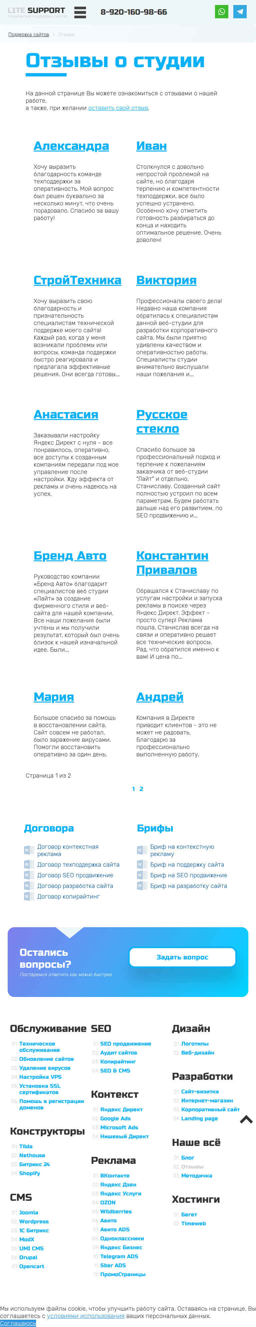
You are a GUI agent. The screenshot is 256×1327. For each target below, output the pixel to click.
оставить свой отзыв (118, 108)
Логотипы (195, 1044)
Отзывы (192, 1166)
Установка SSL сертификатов (40, 1089)
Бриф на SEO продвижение (188, 875)
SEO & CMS (115, 1070)
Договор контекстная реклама (68, 850)
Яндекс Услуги (120, 1193)
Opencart (31, 1266)
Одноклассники (122, 1238)
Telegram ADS (119, 1256)
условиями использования (86, 1316)
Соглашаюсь (18, 1323)
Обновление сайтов (46, 1059)
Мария (54, 697)
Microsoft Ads (119, 1127)
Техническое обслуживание (39, 1047)
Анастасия (66, 414)
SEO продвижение (125, 1044)
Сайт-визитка (200, 1091)
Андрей (160, 697)
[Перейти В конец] (153, 789)
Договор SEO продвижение (75, 875)
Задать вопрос (182, 957)
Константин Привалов (172, 563)
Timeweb (193, 1223)
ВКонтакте (115, 1175)
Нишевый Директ (124, 1136)
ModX (26, 1239)
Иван (151, 146)
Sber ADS (113, 1265)
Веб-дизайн (197, 1053)
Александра (71, 146)
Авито (108, 1220)
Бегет (189, 1214)
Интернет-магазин (207, 1100)
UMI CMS (31, 1248)
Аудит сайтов (118, 1053)
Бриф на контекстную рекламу (182, 850)
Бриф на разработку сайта (188, 886)
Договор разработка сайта (75, 886)
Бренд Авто (70, 556)
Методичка (196, 1175)
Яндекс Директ (121, 1109)
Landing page (199, 1118)
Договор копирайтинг (68, 896)
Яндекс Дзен (118, 1184)
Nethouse (32, 1155)
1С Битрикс (34, 1230)
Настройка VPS (40, 1077)
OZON (108, 1202)
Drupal (28, 1257)
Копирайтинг (118, 1061)
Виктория (166, 280)
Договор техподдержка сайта (78, 864)
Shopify (29, 1173)
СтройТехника (77, 280)
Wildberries (116, 1211)
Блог (187, 1158)
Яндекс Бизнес (121, 1247)
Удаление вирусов (45, 1068)
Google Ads (115, 1118)
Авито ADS (115, 1229)
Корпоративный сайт (210, 1109)
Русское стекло (162, 421)
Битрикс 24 (34, 1164)
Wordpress (34, 1221)
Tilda (26, 1146)
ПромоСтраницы (123, 1274)
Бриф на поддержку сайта (187, 864)
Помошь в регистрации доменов (51, 1104)
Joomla (28, 1212)
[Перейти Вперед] (148, 789)
